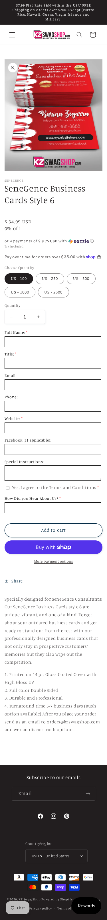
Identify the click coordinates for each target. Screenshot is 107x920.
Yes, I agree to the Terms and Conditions (54, 487)
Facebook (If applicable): (28, 440)
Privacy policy (40, 908)
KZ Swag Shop (30, 900)
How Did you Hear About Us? (31, 498)
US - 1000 (20, 292)
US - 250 (50, 278)
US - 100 (19, 278)
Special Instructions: (24, 461)
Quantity (12, 305)
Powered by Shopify (56, 900)
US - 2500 (53, 292)
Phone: (11, 396)
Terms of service (70, 908)
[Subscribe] (88, 794)
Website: (12, 418)
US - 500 (81, 278)
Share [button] (17, 580)
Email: (11, 375)
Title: (9, 353)
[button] (12, 34)
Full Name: (15, 332)
